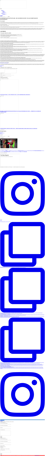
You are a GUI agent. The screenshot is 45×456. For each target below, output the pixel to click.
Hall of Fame (17, 150)
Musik (33, 150)
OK (35, 455)
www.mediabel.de (2, 65)
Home (2, 10)
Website (1, 76)
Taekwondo (8, 151)
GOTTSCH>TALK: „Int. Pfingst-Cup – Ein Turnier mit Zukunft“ (15, 94)
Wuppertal (25, 151)
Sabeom (3, 151)
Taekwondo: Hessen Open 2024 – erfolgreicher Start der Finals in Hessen (18, 128)
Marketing (29, 150)
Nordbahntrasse (42, 150)
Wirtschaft (22, 151)
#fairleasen (4, 12)
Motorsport (31, 150)
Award (4, 150)
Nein (36, 455)
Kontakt (4, 14)
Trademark (16, 151)
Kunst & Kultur (26, 150)
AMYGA (3, 150)
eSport (12, 150)
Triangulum (18, 151)
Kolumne (22, 150)
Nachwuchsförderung (37, 150)
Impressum (3, 13)
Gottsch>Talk (14, 150)
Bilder (7, 150)
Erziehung (10, 150)
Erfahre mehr (38, 455)
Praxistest (1, 151)
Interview (19, 150)
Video (20, 151)
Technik (11, 151)
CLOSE (1, 437)
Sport (5, 151)
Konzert (24, 150)
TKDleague (13, 151)
